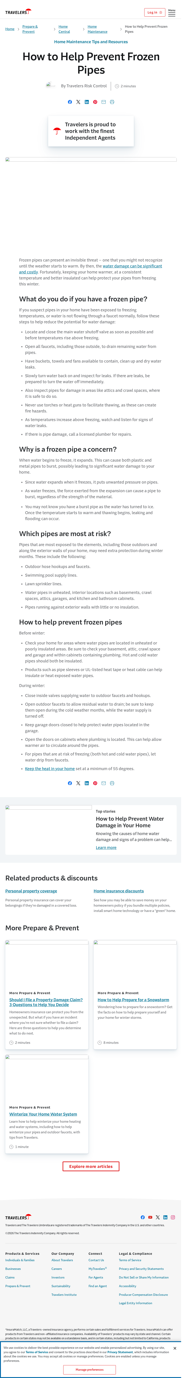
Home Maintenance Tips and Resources (91, 42)
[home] (18, 11)
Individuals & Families (20, 1260)
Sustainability (60, 1286)
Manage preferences (89, 1369)
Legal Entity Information (135, 1303)
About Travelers (62, 1260)
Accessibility (127, 1286)
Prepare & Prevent (30, 29)
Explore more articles (91, 1167)
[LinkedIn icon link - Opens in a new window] (165, 1217)
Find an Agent (98, 1286)
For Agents (96, 1277)
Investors (58, 1277)
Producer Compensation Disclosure (143, 1294)
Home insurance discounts (119, 891)
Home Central (64, 29)
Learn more (106, 848)
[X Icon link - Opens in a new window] (158, 1217)
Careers (56, 1268)
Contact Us (96, 1260)
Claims (10, 1277)
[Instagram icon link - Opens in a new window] (173, 1217)
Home (9, 29)
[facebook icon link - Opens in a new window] (142, 1217)
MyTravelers (98, 1268)
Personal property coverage (31, 891)
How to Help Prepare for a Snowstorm (133, 1000)
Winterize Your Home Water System (43, 1114)
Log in (153, 12)
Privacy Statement (120, 1352)
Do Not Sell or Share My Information (144, 1277)
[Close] (175, 1348)
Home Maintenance (97, 29)
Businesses (13, 1268)
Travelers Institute (64, 1294)
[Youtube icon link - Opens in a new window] (150, 1217)
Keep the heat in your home (50, 769)
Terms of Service (130, 1260)
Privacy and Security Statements (141, 1268)
